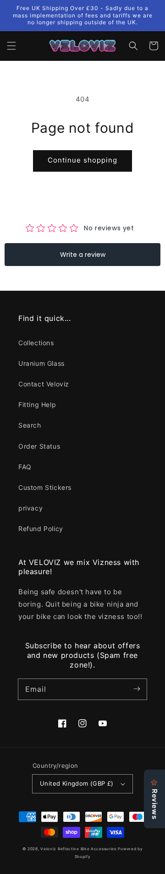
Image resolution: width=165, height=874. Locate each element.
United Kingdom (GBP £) (77, 783)
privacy (30, 508)
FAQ (25, 467)
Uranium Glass (41, 363)
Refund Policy (40, 528)
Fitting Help (37, 404)
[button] (11, 46)
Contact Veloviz (43, 384)
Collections (36, 343)
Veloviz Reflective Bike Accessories (78, 849)
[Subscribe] (136, 689)
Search (29, 425)
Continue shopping (82, 160)
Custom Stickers (45, 487)
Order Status (39, 446)
